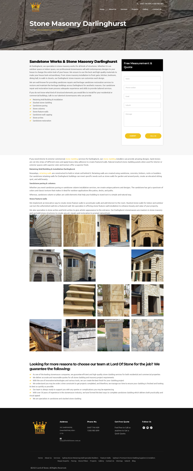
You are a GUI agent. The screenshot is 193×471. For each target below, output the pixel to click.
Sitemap (119, 461)
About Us (48, 458)
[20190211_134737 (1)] (147, 335)
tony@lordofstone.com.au (70, 440)
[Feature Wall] (45, 265)
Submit (133, 136)
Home (32, 30)
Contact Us (110, 461)
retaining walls (45, 173)
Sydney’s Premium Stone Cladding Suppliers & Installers (134, 458)
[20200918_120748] (113, 231)
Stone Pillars (83, 461)
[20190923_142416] (45, 231)
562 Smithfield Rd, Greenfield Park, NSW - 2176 (68, 430)
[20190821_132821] (79, 335)
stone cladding (71, 159)
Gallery (101, 461)
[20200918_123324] (113, 300)
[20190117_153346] (147, 300)
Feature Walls (105, 458)
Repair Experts (63, 461)
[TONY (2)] (147, 265)
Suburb (127, 461)
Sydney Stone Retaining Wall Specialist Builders (80, 458)
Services (57, 458)
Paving (73, 461)
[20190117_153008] (45, 300)
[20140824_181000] (147, 231)
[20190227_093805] (113, 265)
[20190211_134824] (79, 231)
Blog (133, 461)
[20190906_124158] (79, 265)
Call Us (153, 136)
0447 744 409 (145, 4)
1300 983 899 (158, 4)
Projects (93, 461)
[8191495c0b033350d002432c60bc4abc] (45, 335)
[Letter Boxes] (113, 335)
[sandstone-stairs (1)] (79, 300)
